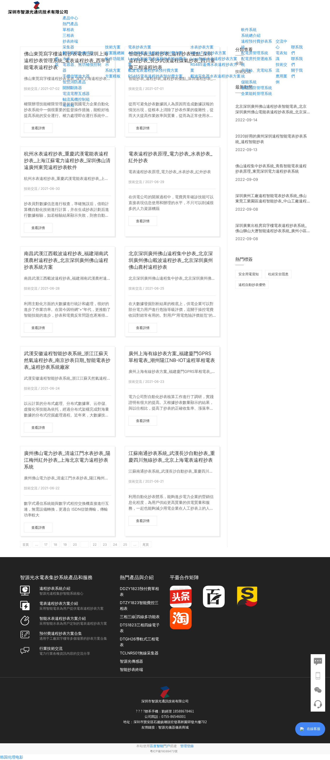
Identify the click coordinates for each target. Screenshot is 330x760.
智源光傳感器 (131, 661)
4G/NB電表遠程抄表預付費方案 (155, 52)
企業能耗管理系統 (256, 93)
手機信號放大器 (76, 76)
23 (105, 544)
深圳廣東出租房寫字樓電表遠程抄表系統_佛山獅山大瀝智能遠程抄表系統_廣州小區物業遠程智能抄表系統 (271, 231)
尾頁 (146, 544)
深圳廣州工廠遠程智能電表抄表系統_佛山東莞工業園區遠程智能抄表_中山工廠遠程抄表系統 (271, 201)
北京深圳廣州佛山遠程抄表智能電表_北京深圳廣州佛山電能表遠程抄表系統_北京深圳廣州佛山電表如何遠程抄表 (271, 112)
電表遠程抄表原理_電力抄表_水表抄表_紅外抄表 (170, 157)
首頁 (25, 544)
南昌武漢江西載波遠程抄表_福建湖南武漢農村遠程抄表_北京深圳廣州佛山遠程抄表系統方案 (66, 260)
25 (125, 544)
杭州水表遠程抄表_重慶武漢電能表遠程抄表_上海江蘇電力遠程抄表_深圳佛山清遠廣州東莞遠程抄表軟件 (67, 160)
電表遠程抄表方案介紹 (58, 603)
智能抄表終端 (131, 669)
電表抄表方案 (139, 47)
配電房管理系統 (254, 52)
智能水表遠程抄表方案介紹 (62, 618)
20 (75, 544)
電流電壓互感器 (76, 93)
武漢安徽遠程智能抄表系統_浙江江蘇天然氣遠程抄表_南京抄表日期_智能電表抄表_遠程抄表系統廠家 (67, 360)
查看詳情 (38, 128)
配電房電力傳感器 (78, 52)
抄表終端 (70, 41)
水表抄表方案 (202, 47)
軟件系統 (249, 29)
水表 (66, 58)
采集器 (68, 47)
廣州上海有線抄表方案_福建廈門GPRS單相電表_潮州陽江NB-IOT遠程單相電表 (172, 357)
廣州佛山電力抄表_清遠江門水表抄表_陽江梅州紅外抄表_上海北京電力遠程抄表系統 (67, 460)
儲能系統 (249, 81)
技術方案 (113, 47)
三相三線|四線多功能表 (140, 616)
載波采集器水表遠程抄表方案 (215, 76)
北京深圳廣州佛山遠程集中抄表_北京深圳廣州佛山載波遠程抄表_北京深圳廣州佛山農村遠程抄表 (171, 260)
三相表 (68, 35)
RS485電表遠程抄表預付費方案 (155, 76)
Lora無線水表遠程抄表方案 (213, 58)
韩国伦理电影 (11, 757)
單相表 (68, 29)
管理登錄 (187, 746)
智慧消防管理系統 (256, 87)
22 (95, 544)
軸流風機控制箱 (76, 99)
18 (55, 544)
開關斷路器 (72, 87)
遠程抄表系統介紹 (54, 588)
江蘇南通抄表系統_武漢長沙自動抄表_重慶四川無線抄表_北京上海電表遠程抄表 (172, 456)
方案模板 (113, 76)
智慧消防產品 (74, 81)
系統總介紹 (250, 35)
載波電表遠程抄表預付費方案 (153, 70)
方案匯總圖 (114, 52)
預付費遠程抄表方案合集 (60, 633)
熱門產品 (70, 23)
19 (65, 544)
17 (45, 544)
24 (115, 544)
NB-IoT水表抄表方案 (208, 52)
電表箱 (68, 105)
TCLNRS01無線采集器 (139, 653)
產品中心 (70, 17)
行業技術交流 (51, 648)
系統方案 (113, 70)
